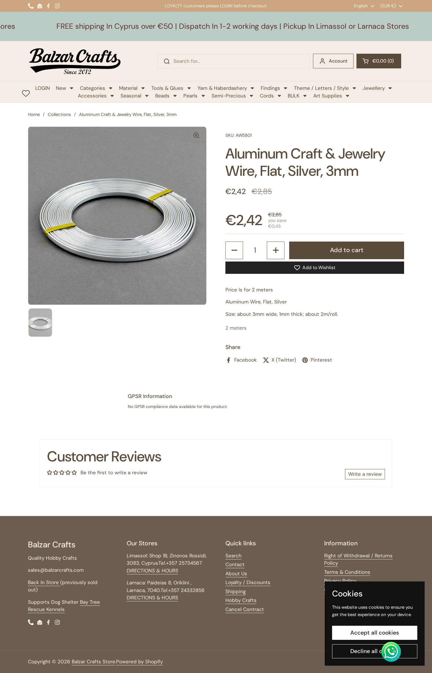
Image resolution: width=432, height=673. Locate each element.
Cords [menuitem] (267, 95)
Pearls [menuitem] (190, 95)
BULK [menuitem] (293, 95)
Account (338, 61)
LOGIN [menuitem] (42, 88)
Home (34, 114)
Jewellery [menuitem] (374, 88)
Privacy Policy (340, 581)
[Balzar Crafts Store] (75, 61)
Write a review (365, 474)
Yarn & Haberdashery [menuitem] (222, 88)
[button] (378, 61)
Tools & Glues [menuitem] (167, 88)
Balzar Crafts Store (93, 661)
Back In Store (44, 582)
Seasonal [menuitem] (130, 95)
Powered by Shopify (139, 661)
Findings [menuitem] (270, 88)
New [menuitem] (61, 88)
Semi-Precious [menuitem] (229, 95)
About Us (236, 573)
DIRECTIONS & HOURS (152, 597)
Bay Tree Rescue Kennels (64, 606)
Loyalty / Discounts (247, 582)
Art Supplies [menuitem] (327, 95)
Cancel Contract (244, 609)
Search (233, 555)
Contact (235, 564)
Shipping (235, 591)
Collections (59, 114)
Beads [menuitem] (162, 95)
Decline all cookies (374, 651)
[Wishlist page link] (26, 93)
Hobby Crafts (241, 600)
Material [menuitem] (128, 88)
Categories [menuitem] (92, 88)
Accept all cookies (374, 632)
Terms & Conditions (347, 572)
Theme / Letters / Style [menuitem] (321, 88)
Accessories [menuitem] (92, 95)
